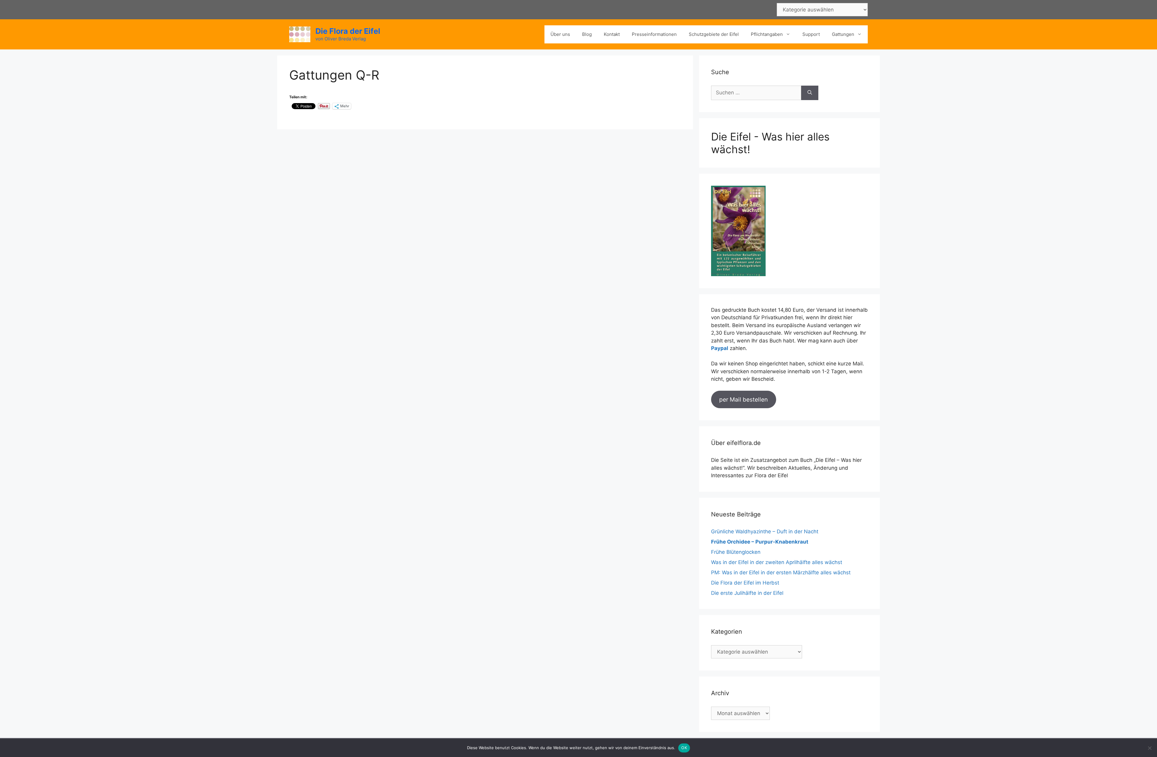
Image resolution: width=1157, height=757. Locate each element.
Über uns (560, 34)
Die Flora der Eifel (347, 31)
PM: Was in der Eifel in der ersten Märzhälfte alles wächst (781, 572)
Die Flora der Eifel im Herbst (745, 583)
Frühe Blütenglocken (735, 552)
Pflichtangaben (767, 34)
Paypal (719, 348)
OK (684, 747)
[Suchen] (809, 93)
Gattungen (843, 34)
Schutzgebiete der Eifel (714, 34)
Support (811, 34)
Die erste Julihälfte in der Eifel (747, 593)
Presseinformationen (654, 34)
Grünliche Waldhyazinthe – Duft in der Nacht (764, 531)
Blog (587, 34)
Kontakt (612, 34)
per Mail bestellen (743, 399)
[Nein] (1149, 748)
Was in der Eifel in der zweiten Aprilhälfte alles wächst (776, 562)
